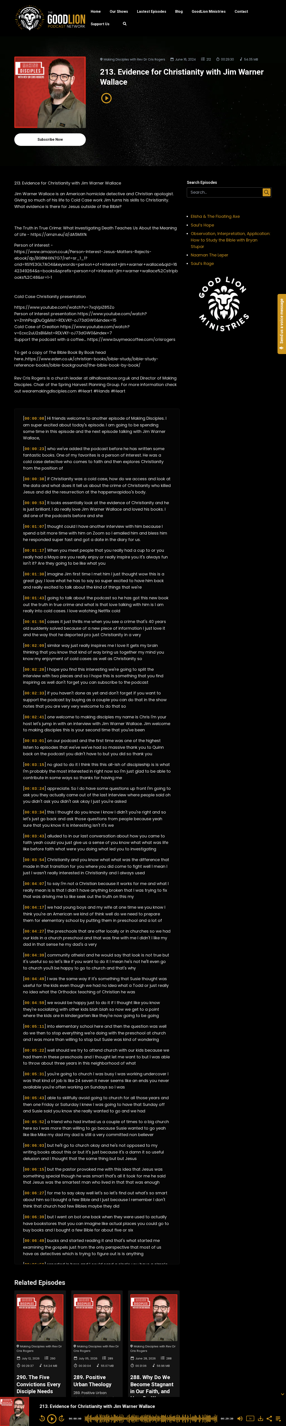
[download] (260, 1418)
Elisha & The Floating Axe (215, 216)
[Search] (122, 24)
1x (250, 1418)
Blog (179, 11)
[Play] (51, 1418)
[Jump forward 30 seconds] (61, 1418)
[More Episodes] (277, 1418)
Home (96, 11)
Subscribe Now (50, 139)
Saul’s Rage (202, 263)
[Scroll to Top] (275, 1376)
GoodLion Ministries (209, 11)
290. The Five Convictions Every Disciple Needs (39, 1384)
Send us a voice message (282, 322)
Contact (241, 11)
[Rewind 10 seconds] (42, 1418)
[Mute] (240, 1418)
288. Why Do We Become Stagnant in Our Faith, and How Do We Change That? (151, 1391)
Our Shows (119, 11)
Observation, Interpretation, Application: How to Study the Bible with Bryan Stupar (230, 240)
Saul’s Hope (202, 225)
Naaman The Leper (209, 255)
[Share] (269, 1418)
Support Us (100, 24)
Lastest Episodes (151, 11)
